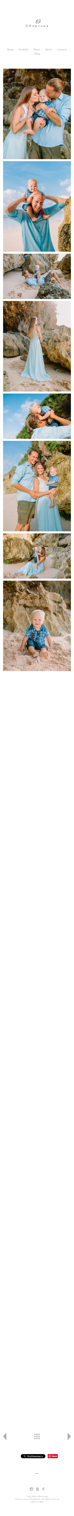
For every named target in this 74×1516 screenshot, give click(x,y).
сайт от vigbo (37, 1501)
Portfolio (24, 49)
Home (10, 49)
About (48, 49)
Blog (37, 53)
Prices (37, 49)
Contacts (62, 49)
